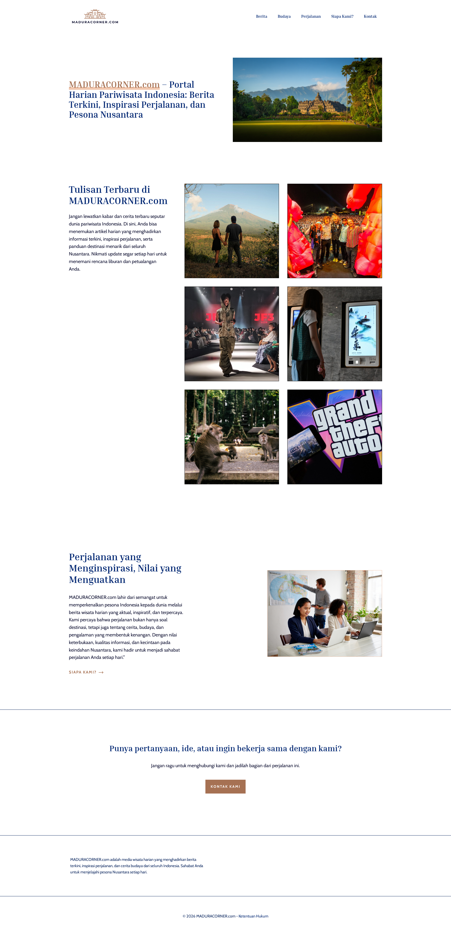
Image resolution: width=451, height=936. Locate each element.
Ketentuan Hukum (253, 916)
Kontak (370, 16)
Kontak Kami (225, 786)
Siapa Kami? (342, 16)
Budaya (284, 16)
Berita (261, 16)
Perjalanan (311, 16)
